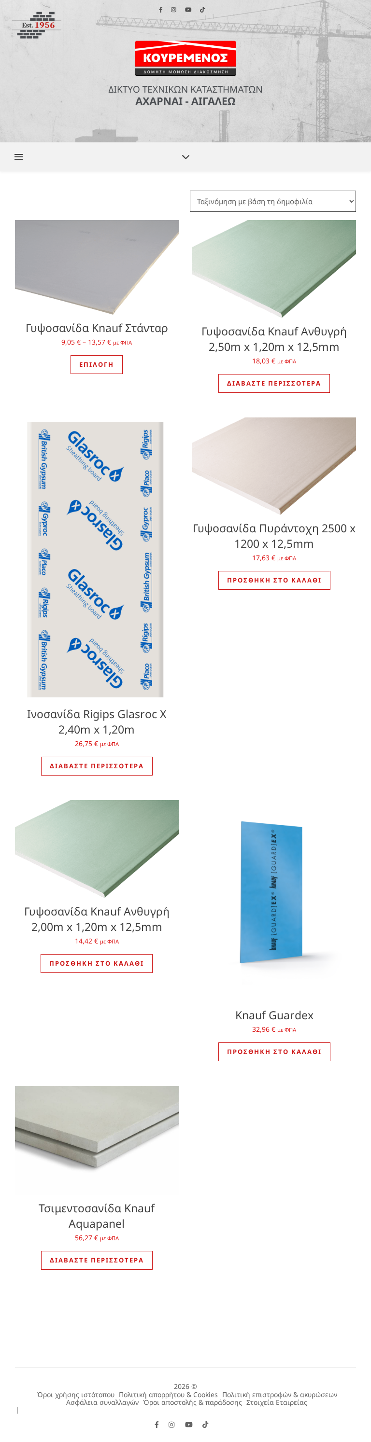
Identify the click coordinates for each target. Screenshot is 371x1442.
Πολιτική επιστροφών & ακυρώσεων (279, 1394)
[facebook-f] (158, 1424)
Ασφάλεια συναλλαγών (102, 1402)
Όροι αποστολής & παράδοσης (192, 1402)
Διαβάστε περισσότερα (274, 383)
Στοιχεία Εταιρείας (276, 1402)
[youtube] (190, 1424)
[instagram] (172, 1424)
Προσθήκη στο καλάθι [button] (274, 580)
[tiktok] (205, 1424)
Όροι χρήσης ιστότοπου (75, 1394)
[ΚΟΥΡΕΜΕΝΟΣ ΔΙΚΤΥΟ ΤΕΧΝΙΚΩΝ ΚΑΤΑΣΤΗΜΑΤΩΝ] (185, 71)
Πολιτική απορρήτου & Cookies (168, 1394)
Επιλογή (96, 364)
